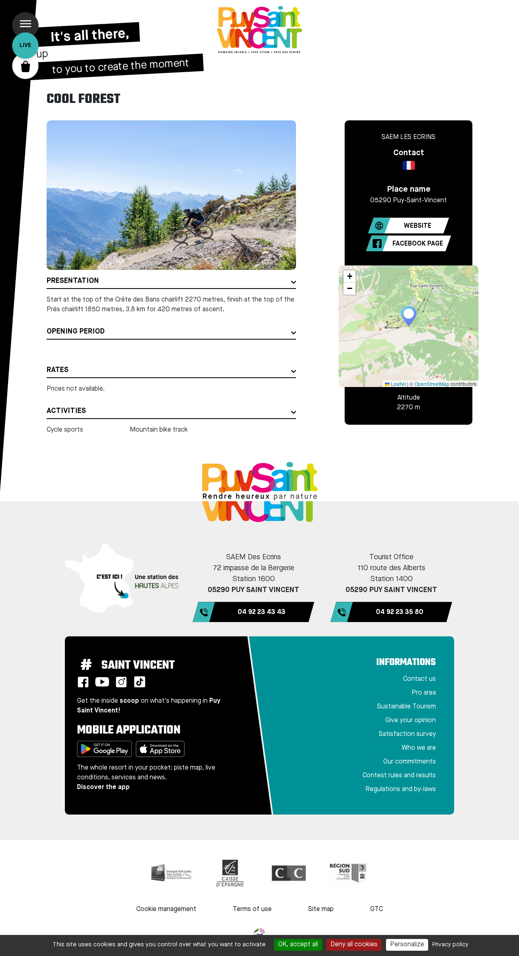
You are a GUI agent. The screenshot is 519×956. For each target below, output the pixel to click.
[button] (408, 316)
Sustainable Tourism (406, 707)
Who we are (419, 748)
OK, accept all (298, 944)
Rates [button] (58, 370)
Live (25, 45)
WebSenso (259, 934)
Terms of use (252, 909)
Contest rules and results (399, 775)
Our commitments (409, 762)
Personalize (407, 944)
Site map (321, 909)
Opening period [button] (76, 331)
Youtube (102, 682)
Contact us (419, 679)
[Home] (259, 29)
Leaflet (398, 383)
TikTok (139, 682)
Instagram (121, 682)
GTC (376, 909)
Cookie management (166, 909)
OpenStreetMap (431, 383)
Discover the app (103, 787)
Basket (25, 66)
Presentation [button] (73, 280)
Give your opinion (410, 720)
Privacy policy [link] (450, 944)
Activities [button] (66, 411)
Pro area (424, 693)
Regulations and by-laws (400, 789)
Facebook (83, 682)
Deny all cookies (353, 944)
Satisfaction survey (407, 734)
